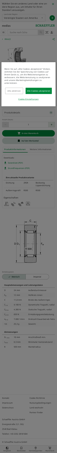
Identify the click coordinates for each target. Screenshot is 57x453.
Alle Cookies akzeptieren (38, 91)
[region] (28, 84)
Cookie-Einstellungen (28, 99)
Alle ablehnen (14, 91)
